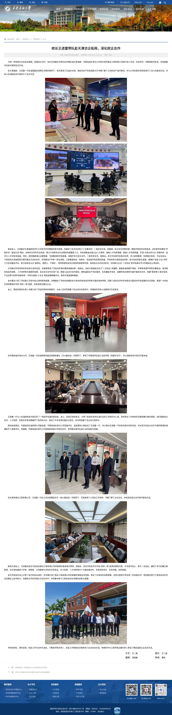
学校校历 (79, 693)
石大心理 (32, 693)
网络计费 (56, 696)
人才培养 (92, 9)
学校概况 (68, 9)
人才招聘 (151, 9)
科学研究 (116, 9)
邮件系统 (111, 2)
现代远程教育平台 (12, 696)
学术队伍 (104, 9)
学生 (9, 2)
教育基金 (103, 693)
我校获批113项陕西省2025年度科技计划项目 (31, 667)
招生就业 (128, 9)
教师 (21, 2)
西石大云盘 (80, 696)
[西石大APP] (161, 690)
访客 (46, 2)
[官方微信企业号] (146, 690)
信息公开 (126, 2)
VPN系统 (56, 689)
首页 (58, 9)
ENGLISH (138, 2)
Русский (150, 2)
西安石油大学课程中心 (14, 689)
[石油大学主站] (17, 8)
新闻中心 (26, 39)
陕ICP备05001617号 (76, 709)
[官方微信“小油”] (131, 690)
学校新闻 (36, 39)
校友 (33, 2)
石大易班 (32, 696)
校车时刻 (79, 689)
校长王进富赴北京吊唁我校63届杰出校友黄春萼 (32, 672)
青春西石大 (33, 689)
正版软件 (56, 693)
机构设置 (80, 9)
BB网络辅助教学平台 (13, 693)
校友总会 (103, 689)
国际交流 (139, 9)
